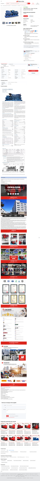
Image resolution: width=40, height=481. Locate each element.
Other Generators (3, 460)
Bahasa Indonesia (22, 476)
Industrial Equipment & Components (7, 5)
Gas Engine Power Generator (4, 469)
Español (9, 475)
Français (14, 475)
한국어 (31, 475)
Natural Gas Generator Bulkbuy (23, 469)
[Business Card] (38, 67)
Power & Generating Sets (14, 5)
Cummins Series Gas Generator (14, 451)
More (1, 471)
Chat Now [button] (33, 73)
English (6, 475)
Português (11, 475)
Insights (21, 474)
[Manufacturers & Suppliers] (20, 1)
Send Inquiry (33, 70)
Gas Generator (18, 5)
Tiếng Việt (19, 476)
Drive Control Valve (3, 453)
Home (1, 5)
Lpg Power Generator (23, 5)
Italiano (20, 475)
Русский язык (17, 475)
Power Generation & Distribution (17, 460)
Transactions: (31, 53)
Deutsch (23, 475)
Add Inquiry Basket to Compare (11, 25)
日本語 (33, 475)
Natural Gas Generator (26, 460)
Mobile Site (19, 474)
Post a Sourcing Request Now (10, 417)
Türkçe (16, 476)
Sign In (24, 60)
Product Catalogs (12, 450)
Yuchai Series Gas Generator (33, 451)
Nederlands (26, 475)
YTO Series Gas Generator (23, 451)
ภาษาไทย (37, 475)
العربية (28, 475)
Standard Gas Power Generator (14, 469)
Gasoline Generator (9, 460)
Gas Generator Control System (4, 451)
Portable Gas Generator (4, 462)
